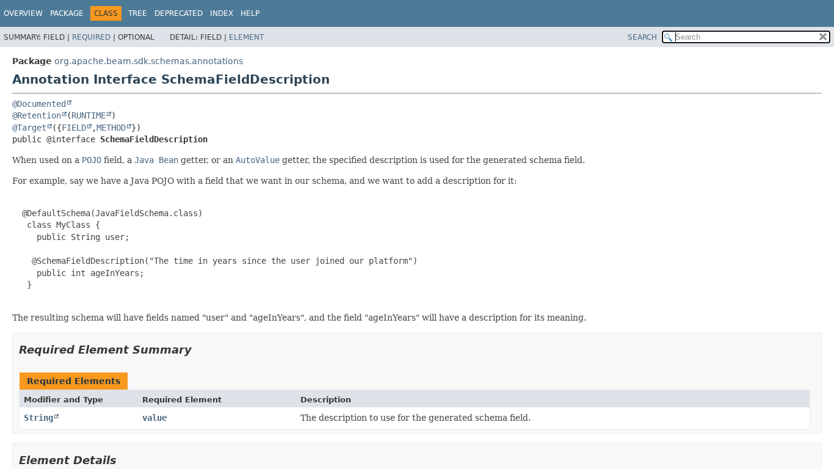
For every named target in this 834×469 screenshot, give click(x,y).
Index (221, 13)
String (38, 418)
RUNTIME (88, 115)
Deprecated (178, 13)
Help (250, 13)
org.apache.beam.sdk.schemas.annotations (148, 61)
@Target (29, 128)
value (154, 418)
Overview (23, 13)
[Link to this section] (200, 349)
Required (91, 37)
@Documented (39, 104)
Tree (137, 13)
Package (67, 13)
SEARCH (642, 37)
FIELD (74, 128)
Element (246, 37)
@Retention (36, 115)
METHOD (111, 128)
